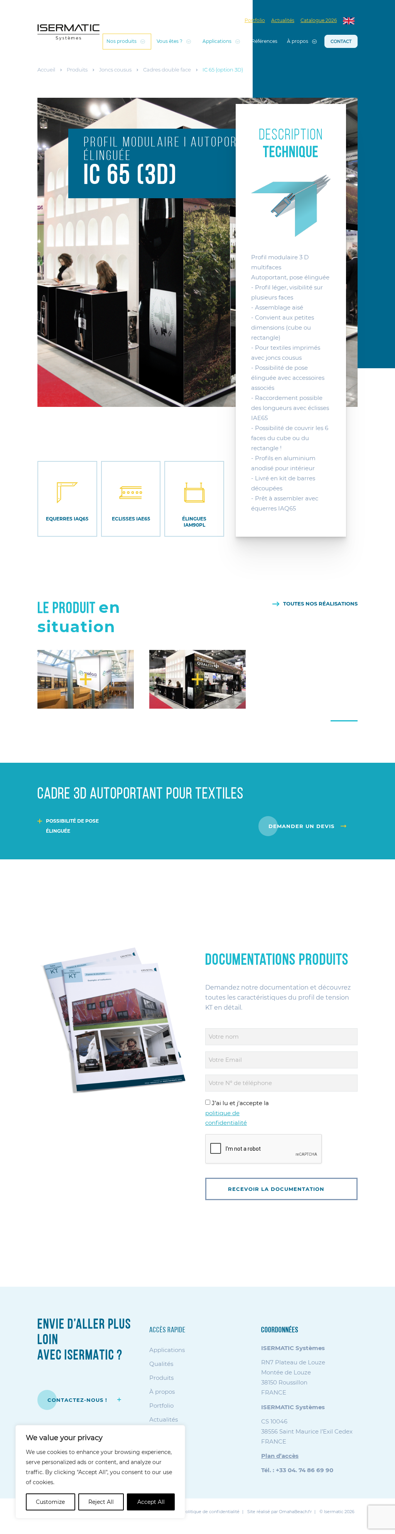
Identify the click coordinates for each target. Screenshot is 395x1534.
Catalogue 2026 (318, 20)
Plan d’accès (280, 1455)
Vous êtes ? (169, 41)
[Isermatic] (68, 32)
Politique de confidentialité (211, 1511)
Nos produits (121, 41)
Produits (77, 69)
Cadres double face (167, 69)
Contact (341, 41)
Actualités (282, 20)
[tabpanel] (85, 679)
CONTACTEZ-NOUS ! (78, 1400)
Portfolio (255, 20)
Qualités (161, 1363)
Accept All (151, 1501)
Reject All (101, 1501)
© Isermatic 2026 (336, 1511)
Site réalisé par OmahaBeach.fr (279, 1511)
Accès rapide (167, 1330)
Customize (50, 1501)
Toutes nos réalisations (320, 603)
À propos (297, 41)
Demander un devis (301, 826)
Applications (217, 41)
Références (264, 41)
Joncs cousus (115, 69)
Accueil (46, 69)
